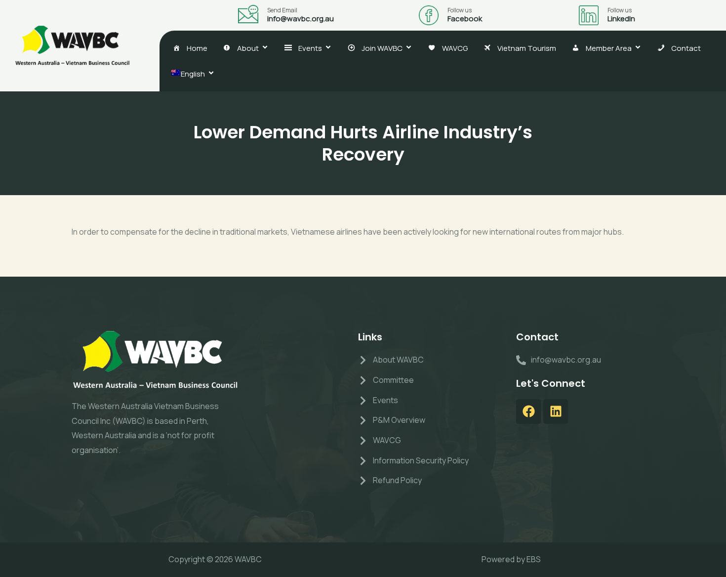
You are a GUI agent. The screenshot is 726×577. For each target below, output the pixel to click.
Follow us (459, 10)
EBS (533, 559)
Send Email (282, 10)
